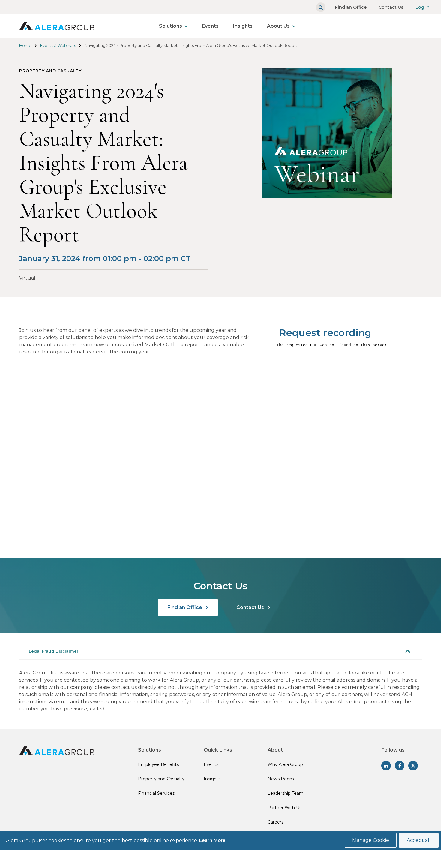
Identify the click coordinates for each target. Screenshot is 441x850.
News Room (281, 779)
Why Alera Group (285, 764)
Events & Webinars (58, 45)
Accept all (419, 840)
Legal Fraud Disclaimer (54, 651)
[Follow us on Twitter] (413, 765)
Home (25, 45)
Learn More (212, 840)
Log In (423, 7)
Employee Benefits (158, 764)
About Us (278, 26)
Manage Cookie (370, 840)
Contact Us (391, 7)
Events (210, 26)
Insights (243, 26)
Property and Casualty (161, 779)
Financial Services (156, 793)
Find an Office (351, 7)
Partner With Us (285, 807)
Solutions (170, 26)
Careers (276, 822)
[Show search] (321, 7)
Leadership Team (286, 793)
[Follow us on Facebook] (399, 765)
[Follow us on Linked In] (386, 765)
